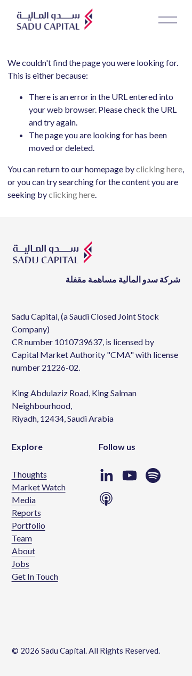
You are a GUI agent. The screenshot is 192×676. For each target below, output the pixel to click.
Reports (26, 512)
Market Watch (39, 487)
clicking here (159, 169)
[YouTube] (129, 475)
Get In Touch (35, 576)
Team (22, 538)
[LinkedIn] (106, 475)
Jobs (20, 563)
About (23, 551)
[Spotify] (153, 475)
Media (24, 500)
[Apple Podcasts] (106, 498)
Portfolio (28, 525)
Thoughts (29, 474)
